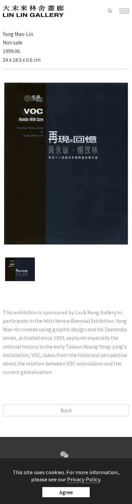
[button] (113, 11)
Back (66, 410)
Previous (59, 289)
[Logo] (33, 10)
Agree (66, 492)
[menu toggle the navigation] (124, 11)
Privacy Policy (83, 479)
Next (73, 289)
